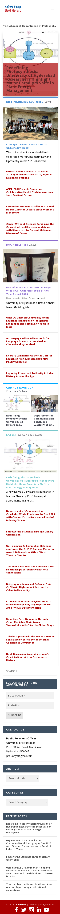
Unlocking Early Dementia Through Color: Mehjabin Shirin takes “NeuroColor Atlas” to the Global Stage (30, 622)
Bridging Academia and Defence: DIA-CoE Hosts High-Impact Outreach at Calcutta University (28, 587)
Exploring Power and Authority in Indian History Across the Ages (30, 374)
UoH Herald (20, 904)
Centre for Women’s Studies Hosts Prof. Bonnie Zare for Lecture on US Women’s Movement (30, 209)
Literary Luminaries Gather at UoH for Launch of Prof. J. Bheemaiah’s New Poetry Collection (29, 358)
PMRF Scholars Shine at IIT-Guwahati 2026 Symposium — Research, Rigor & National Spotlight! (29, 174)
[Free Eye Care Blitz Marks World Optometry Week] (30, 123)
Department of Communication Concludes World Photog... (44, 420)
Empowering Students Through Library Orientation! (29, 533)
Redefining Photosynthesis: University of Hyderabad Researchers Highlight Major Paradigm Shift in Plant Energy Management (30, 79)
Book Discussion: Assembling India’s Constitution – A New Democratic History (27, 657)
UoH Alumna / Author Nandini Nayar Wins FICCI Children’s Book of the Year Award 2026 (29, 291)
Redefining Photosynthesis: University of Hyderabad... (16, 420)
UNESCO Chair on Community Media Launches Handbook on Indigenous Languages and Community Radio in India (27, 322)
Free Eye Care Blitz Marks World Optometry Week (26, 146)
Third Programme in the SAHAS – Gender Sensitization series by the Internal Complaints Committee (30, 639)
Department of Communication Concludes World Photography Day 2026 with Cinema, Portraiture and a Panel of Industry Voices (30, 515)
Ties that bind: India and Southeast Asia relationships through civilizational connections (30, 569)
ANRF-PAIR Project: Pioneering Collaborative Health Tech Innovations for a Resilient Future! (29, 192)
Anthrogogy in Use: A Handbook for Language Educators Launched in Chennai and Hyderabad (27, 341)
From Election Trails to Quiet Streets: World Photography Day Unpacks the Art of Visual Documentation (29, 604)
